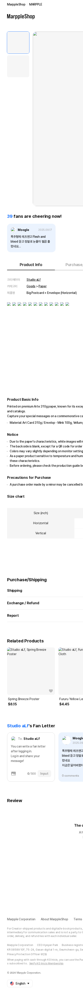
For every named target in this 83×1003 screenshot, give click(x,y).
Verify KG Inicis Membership (46, 963)
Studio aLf (34, 279)
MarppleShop (16, 4)
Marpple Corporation (21, 919)
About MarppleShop (54, 919)
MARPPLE (35, 4)
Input (44, 773)
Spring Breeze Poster (23, 699)
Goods (31, 286)
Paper (42, 286)
